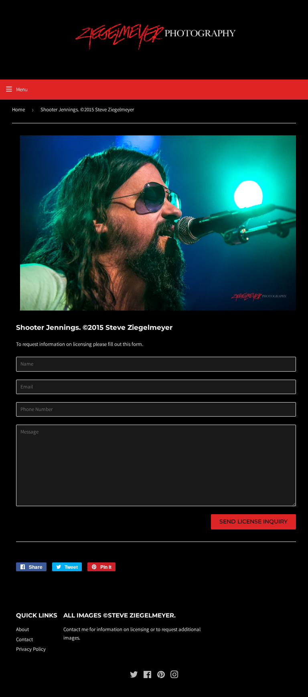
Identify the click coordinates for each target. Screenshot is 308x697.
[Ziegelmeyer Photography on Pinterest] (161, 675)
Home (18, 109)
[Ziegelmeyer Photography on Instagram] (174, 675)
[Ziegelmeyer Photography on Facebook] (147, 675)
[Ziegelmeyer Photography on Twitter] (134, 675)
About (22, 629)
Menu (22, 89)
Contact (24, 639)
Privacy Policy (31, 649)
